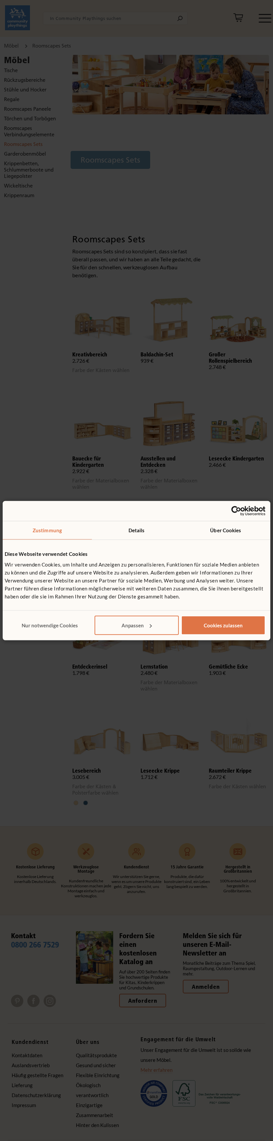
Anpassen (133, 625)
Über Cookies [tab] (225, 530)
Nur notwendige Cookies (50, 625)
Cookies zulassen (223, 625)
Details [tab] (137, 530)
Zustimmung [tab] (47, 530)
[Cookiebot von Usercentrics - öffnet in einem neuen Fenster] (236, 511)
